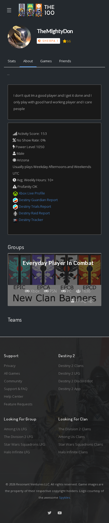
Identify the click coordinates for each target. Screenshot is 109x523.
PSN (53, 291)
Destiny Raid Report (34, 213)
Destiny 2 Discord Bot (75, 381)
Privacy (10, 365)
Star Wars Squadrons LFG (24, 444)
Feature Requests (18, 404)
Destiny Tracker (31, 219)
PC (68, 291)
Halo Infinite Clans (73, 452)
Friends (65, 61)
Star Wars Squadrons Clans (80, 444)
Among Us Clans (71, 436)
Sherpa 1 (50, 41)
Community (13, 381)
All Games (12, 373)
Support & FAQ (16, 388)
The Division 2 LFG (18, 436)
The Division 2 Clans (74, 429)
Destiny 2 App (69, 388)
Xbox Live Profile (32, 193)
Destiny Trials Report (35, 206)
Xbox (34, 291)
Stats (12, 61)
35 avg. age (84, 300)
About (28, 61)
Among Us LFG (15, 429)
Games (46, 61)
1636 (85, 291)
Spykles (64, 497)
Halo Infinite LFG (17, 452)
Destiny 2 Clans (71, 365)
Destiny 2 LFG (69, 373)
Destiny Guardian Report (38, 199)
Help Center (13, 396)
